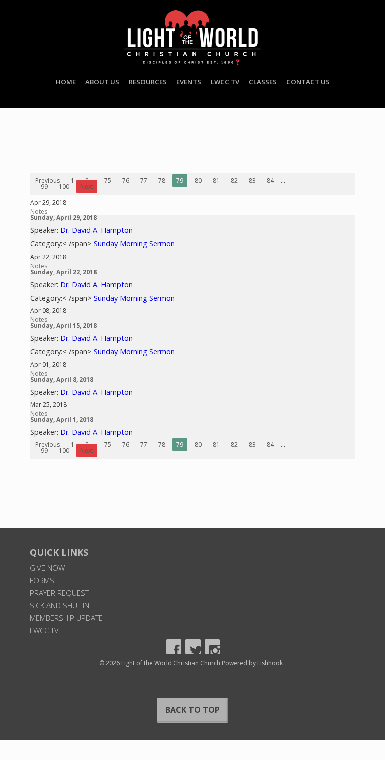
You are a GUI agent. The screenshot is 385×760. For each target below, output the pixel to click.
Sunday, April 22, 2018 (63, 272)
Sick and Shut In (59, 605)
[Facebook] (173, 646)
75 (107, 180)
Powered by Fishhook (252, 663)
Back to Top (192, 709)
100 (64, 186)
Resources (148, 81)
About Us (102, 81)
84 (270, 180)
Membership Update (66, 618)
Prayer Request (59, 593)
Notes (38, 211)
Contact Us (308, 81)
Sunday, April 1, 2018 (61, 419)
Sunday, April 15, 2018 (63, 325)
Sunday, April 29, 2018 (63, 217)
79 (179, 180)
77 (143, 180)
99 (44, 186)
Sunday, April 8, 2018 (61, 379)
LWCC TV (225, 81)
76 (125, 180)
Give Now (47, 568)
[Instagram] (212, 646)
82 (234, 180)
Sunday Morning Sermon (134, 243)
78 (161, 180)
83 (252, 180)
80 (198, 180)
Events (188, 81)
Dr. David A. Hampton (96, 230)
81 (216, 180)
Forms (42, 580)
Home (66, 81)
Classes (263, 81)
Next (86, 186)
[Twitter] (193, 646)
